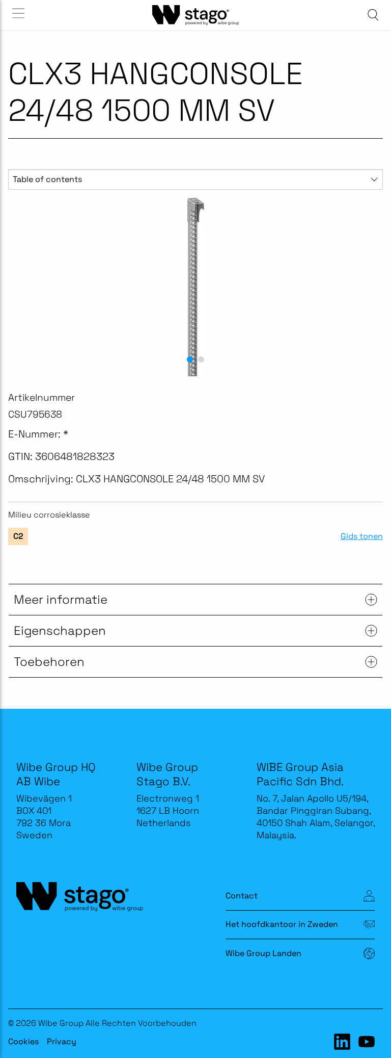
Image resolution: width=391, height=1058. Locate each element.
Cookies (23, 1041)
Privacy (61, 1041)
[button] (190, 359)
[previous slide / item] (19, 287)
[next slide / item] (371, 287)
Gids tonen (362, 536)
